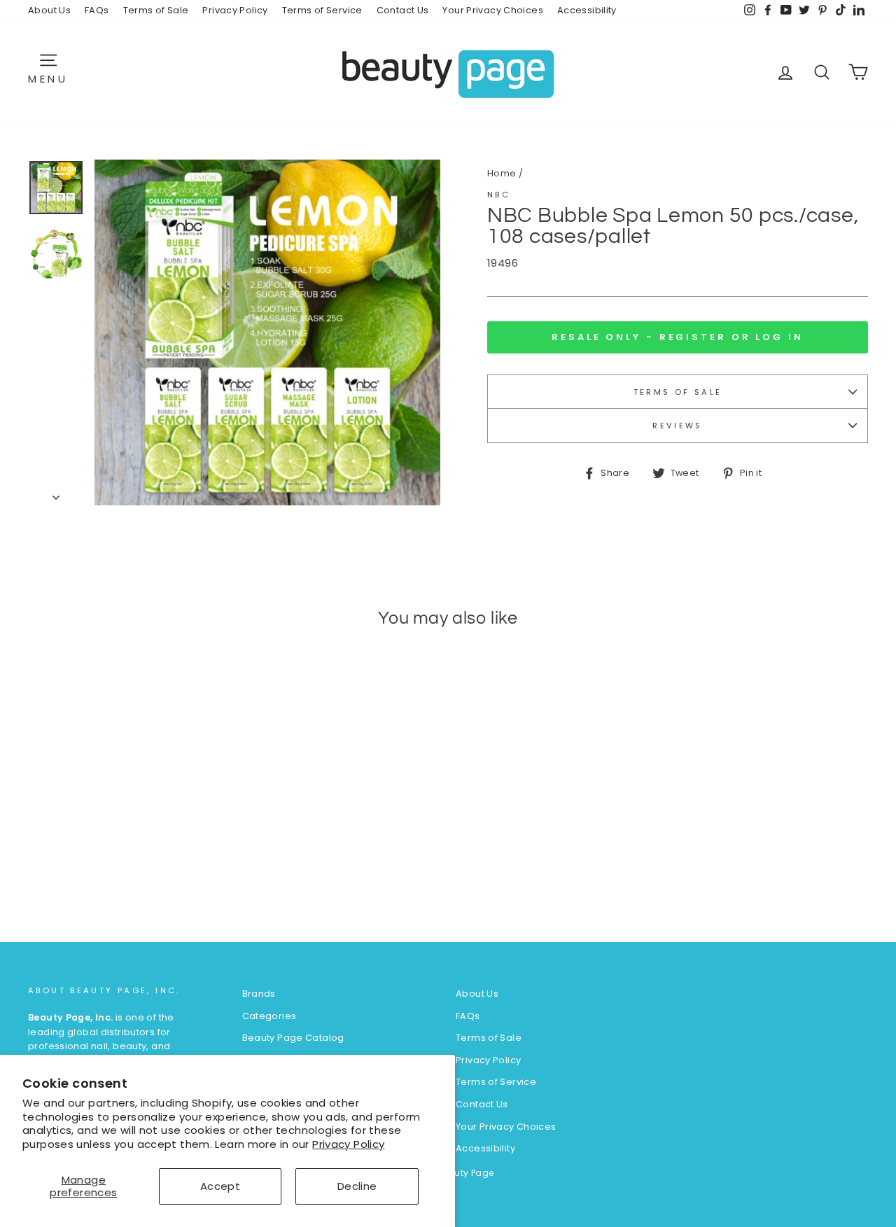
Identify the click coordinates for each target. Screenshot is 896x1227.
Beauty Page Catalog (293, 1038)
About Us (49, 10)
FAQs (97, 10)
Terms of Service (322, 10)
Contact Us (403, 10)
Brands (259, 994)
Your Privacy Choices (492, 10)
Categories (269, 1016)
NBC (498, 194)
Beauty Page (465, 1173)
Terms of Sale (156, 10)
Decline (357, 1186)
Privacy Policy (348, 1144)
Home (502, 173)
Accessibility (587, 10)
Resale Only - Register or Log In (678, 337)
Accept (220, 1186)
